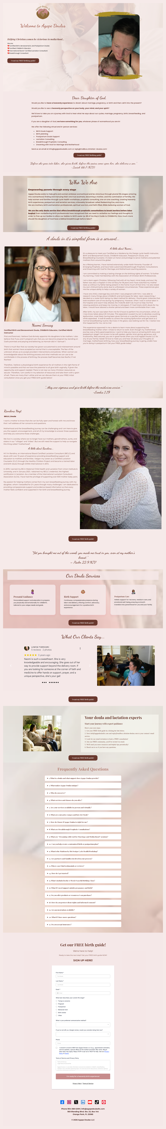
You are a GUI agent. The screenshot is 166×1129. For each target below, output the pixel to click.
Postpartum (62, 1007)
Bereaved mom (63, 1009)
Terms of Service (88, 1083)
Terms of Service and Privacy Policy (67, 1058)
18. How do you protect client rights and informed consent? (72, 902)
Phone (58, 1039)
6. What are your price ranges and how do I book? (68, 815)
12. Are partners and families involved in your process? (70, 858)
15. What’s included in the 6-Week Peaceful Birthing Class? (72, 880)
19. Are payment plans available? (62, 910)
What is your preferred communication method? (71, 1020)
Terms (67, 1053)
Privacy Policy (77, 1083)
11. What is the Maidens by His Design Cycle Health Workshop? (73, 851)
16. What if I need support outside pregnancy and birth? (71, 888)
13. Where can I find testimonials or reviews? (66, 866)
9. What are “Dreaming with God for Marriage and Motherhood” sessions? (78, 837)
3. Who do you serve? (57, 793)
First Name (60, 972)
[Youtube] (89, 1102)
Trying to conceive (64, 1001)
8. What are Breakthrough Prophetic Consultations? (69, 829)
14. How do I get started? (59, 873)
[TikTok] (96, 1102)
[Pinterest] (103, 1102)
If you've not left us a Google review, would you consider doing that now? (79, 1030)
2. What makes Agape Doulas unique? (63, 785)
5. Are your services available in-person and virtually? (70, 807)
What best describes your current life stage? (70, 998)
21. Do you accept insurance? (60, 924)
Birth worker (62, 1012)
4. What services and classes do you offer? (65, 800)
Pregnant (61, 1004)
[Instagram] (69, 1102)
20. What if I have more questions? (62, 917)
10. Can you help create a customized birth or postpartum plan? (74, 844)
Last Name (60, 981)
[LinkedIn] (83, 1102)
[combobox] (83, 1024)
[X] (76, 1102)
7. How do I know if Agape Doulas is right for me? (68, 822)
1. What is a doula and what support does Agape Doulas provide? (74, 778)
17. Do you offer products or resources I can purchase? (70, 895)
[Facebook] (62, 1102)
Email (58, 989)
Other (60, 1015)
